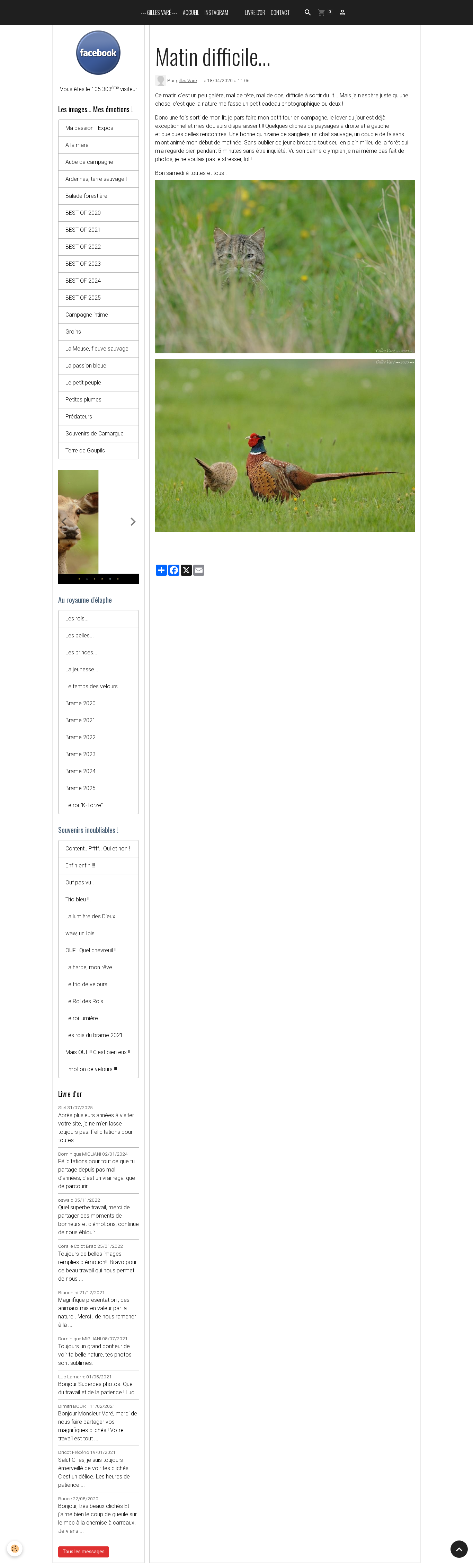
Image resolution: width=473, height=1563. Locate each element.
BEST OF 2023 (83, 263)
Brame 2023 (80, 754)
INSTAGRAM (216, 12)
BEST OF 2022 (83, 247)
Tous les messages (84, 1551)
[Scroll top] (459, 1549)
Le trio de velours (86, 984)
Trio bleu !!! (77, 899)
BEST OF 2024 (83, 280)
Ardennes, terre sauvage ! (96, 179)
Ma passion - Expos (89, 128)
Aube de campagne (89, 162)
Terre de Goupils (85, 450)
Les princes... (81, 652)
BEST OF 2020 (83, 213)
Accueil (191, 12)
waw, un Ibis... (82, 933)
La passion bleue (85, 365)
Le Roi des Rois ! (85, 1001)
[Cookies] (15, 1548)
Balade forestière (86, 196)
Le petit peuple (83, 382)
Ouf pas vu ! (79, 882)
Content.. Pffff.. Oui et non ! (97, 848)
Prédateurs (78, 416)
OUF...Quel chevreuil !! (90, 950)
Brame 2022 (80, 737)
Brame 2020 (80, 703)
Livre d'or (255, 12)
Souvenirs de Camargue (94, 433)
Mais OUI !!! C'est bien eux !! (97, 1052)
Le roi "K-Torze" (84, 805)
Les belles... (79, 635)
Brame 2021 (80, 720)
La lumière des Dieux (90, 916)
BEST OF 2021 (83, 230)
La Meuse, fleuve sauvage (96, 348)
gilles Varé (186, 80)
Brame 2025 (80, 788)
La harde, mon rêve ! (90, 967)
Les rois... (77, 618)
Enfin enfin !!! (80, 865)
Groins (73, 331)
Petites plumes (83, 399)
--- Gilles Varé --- (159, 12)
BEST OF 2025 (83, 297)
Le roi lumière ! (82, 1018)
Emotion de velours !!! (91, 1069)
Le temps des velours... (93, 686)
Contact (280, 12)
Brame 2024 (80, 771)
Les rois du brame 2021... (96, 1035)
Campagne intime (86, 314)
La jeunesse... (81, 669)
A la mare (77, 145)
